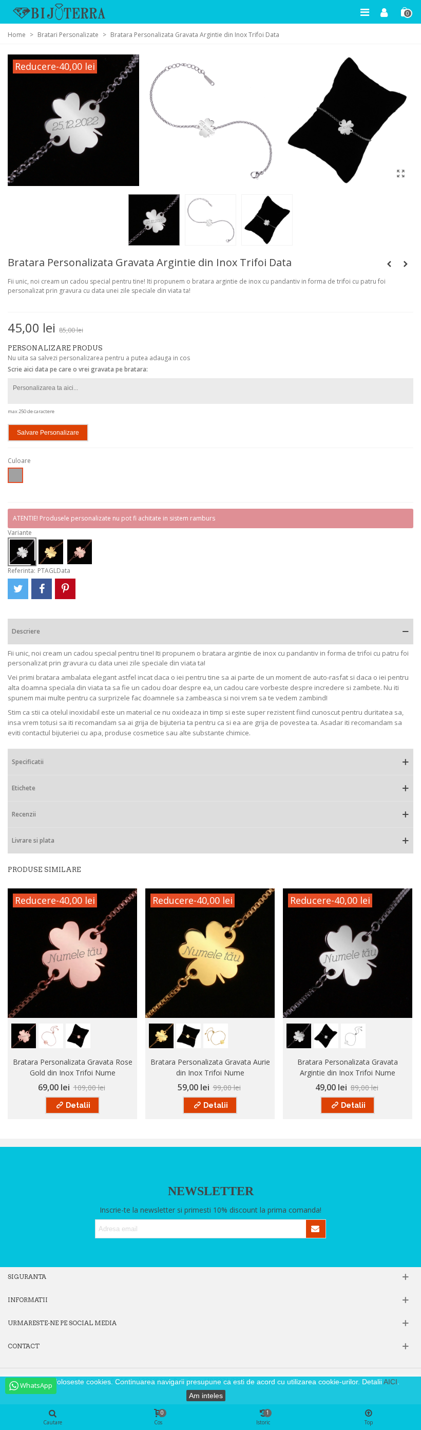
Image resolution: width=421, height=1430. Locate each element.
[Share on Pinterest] (65, 589)
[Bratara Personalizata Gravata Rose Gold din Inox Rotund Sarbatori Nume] (389, 264)
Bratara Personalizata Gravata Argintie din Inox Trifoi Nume (347, 1067)
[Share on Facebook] (41, 589)
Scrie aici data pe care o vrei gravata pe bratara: (78, 369)
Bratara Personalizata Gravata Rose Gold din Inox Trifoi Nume (72, 1067)
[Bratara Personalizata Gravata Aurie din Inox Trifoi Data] (405, 264)
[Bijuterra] (59, 12)
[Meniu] (364, 12)
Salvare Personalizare (48, 432)
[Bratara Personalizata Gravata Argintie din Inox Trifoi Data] (400, 173)
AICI (390, 1382)
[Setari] (384, 12)
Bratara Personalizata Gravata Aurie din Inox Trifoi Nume (210, 1067)
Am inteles (206, 1395)
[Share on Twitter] (18, 589)
